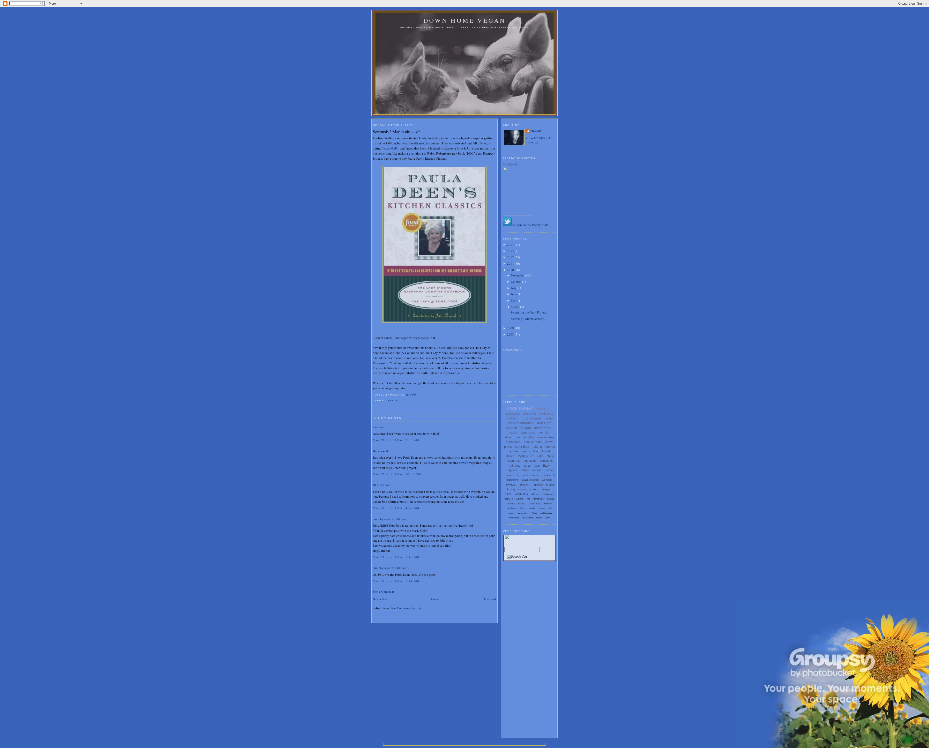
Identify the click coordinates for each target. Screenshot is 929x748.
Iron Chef (544, 423)
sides (508, 494)
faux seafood (528, 518)
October (516, 281)
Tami (376, 427)
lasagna (546, 489)
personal (393, 400)
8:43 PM (410, 394)
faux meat (544, 409)
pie (517, 475)
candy (532, 508)
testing (537, 447)
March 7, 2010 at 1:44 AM (396, 581)
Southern (524, 484)
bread (509, 475)
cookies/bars (533, 442)
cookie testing (546, 513)
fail (528, 498)
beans (526, 451)
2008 (510, 334)
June (514, 294)
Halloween (548, 494)
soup (549, 418)
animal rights (525, 437)
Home (435, 599)
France (521, 503)
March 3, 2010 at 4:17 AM (396, 508)
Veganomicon (523, 513)
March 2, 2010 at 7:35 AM (396, 440)
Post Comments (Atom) (406, 608)
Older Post (489, 599)
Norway (511, 513)
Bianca (377, 451)
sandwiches (546, 437)
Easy (546, 465)
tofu (537, 465)
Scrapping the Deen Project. (529, 312)
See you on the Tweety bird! (530, 225)
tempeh (537, 470)
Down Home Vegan (464, 20)
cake (540, 456)
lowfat (546, 451)
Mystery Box (526, 456)
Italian (510, 456)
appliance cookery (517, 508)
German (547, 479)
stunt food (522, 447)
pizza (508, 447)
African (535, 494)
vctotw (547, 518)
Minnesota (513, 442)
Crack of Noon (530, 479)
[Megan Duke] (517, 214)
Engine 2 (511, 470)
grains (550, 498)
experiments (514, 518)
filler (536, 451)
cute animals (532, 418)
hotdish (511, 428)
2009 (510, 328)
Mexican (511, 484)
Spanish (538, 484)
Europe (550, 447)
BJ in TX (378, 485)
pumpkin (544, 432)
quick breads (530, 475)
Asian (509, 437)
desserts (530, 413)
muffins (511, 503)
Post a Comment (383, 591)
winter (550, 470)
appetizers (528, 432)
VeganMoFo (390, 148)
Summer (548, 503)
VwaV (534, 513)
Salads (525, 428)
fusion (542, 508)
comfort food (544, 428)
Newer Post (380, 599)
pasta (513, 432)
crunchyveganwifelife (387, 519)
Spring (520, 498)
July (514, 288)
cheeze (522, 489)
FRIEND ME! (510, 164)
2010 (510, 270)
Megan (536, 130)
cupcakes (546, 461)
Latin (550, 508)
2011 (510, 263)
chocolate (530, 461)
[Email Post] (417, 394)
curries (534, 489)
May (514, 300)
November (517, 275)
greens (539, 518)
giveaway (538, 498)
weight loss (521, 494)
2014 (510, 244)
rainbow (514, 465)
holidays (546, 413)
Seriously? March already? (396, 132)
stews (549, 442)
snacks (545, 475)
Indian (525, 470)
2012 (510, 257)
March (515, 307)
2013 (510, 251)
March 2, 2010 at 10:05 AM (397, 474)
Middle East (534, 503)
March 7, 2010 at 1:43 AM (396, 557)
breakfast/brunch (521, 423)
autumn (512, 418)
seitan (528, 465)
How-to (509, 498)
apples (513, 451)
